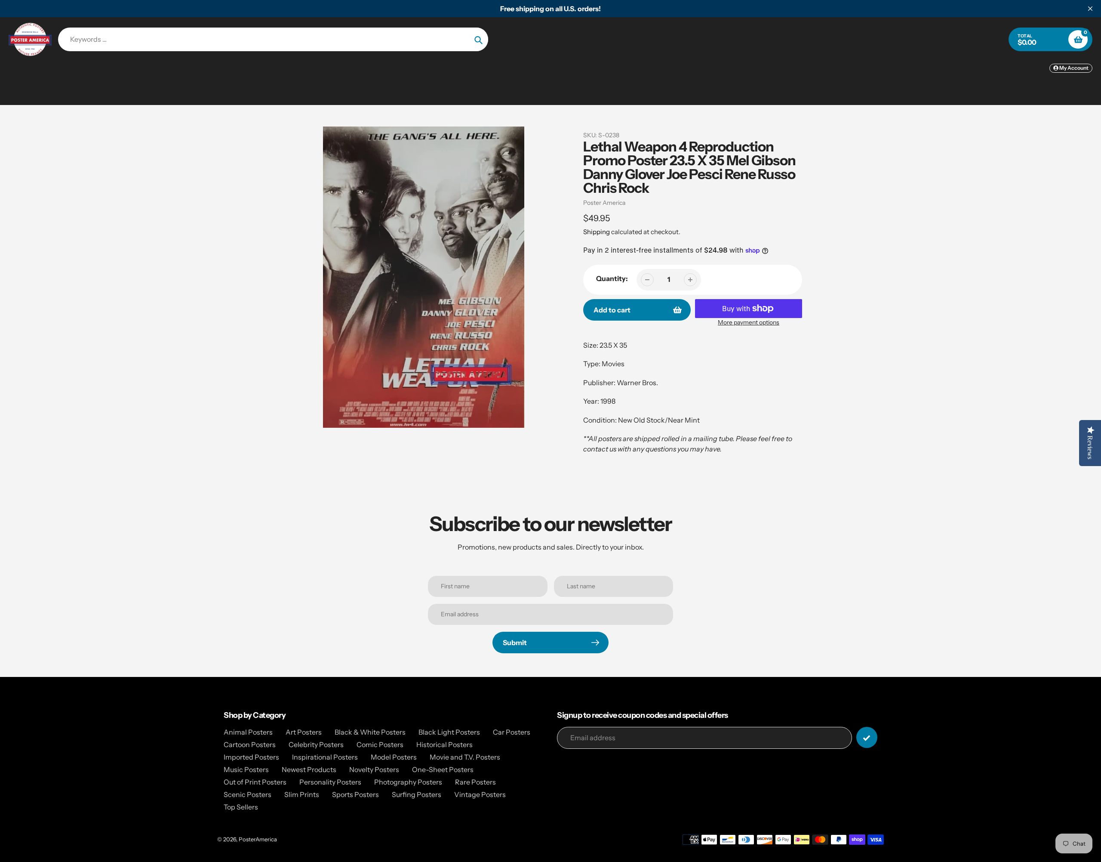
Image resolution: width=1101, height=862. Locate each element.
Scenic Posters (247, 794)
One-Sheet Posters (443, 769)
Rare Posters (475, 782)
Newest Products (309, 769)
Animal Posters (248, 732)
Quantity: (612, 278)
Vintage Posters (480, 794)
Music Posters (246, 769)
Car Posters (511, 732)
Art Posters (304, 732)
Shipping (596, 232)
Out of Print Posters (255, 782)
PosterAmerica (258, 839)
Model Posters (394, 757)
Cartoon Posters (250, 744)
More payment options (748, 322)
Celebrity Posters (316, 744)
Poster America (604, 203)
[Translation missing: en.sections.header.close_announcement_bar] (1090, 8)
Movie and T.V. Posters (465, 757)
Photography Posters (408, 782)
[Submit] (866, 737)
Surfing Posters (416, 794)
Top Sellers (241, 807)
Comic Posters (380, 744)
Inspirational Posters (325, 757)
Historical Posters (444, 744)
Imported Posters (251, 757)
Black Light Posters (449, 732)
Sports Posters (355, 794)
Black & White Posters (370, 732)
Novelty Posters (374, 769)
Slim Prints (301, 794)
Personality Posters (330, 782)
